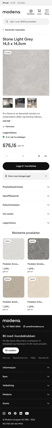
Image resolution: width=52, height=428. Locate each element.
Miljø (33, 357)
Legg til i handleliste (26, 166)
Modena (7, 394)
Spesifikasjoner (11, 195)
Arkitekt (21, 3)
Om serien (8, 213)
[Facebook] (9, 413)
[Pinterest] (15, 413)
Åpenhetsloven (20, 357)
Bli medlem (10, 350)
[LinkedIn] (20, 413)
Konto (6, 403)
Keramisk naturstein (15, 29)
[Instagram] (4, 413)
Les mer (6, 120)
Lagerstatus (9, 222)
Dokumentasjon (11, 204)
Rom (5, 376)
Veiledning (8, 385)
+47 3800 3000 (13, 326)
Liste (39, 14)
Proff (12, 3)
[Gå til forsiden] (11, 11)
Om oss (6, 357)
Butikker (31, 14)
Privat (6, 3)
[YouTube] (27, 413)
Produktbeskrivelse (13, 186)
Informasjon (9, 367)
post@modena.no (35, 326)
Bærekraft (43, 357)
